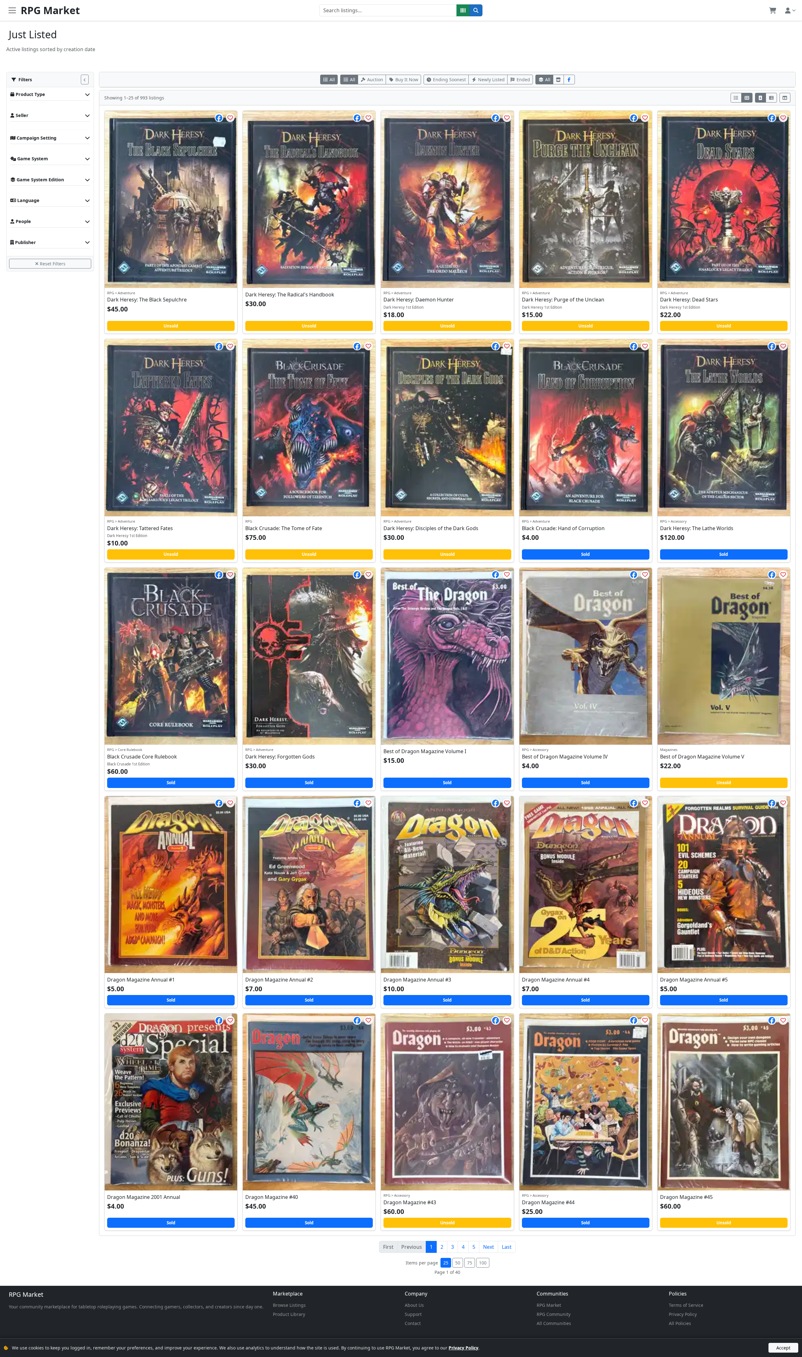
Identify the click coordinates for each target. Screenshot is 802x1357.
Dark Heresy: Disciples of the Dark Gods (430, 528)
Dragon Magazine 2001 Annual (143, 1197)
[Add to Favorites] (230, 117)
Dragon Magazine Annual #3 (417, 979)
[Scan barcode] (463, 10)
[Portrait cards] (760, 98)
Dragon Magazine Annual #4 (556, 979)
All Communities (554, 1323)
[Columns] (785, 98)
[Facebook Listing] (219, 117)
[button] (773, 10)
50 (457, 1263)
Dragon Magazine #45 (686, 1197)
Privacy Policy (683, 1314)
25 (445, 1263)
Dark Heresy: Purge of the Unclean (563, 299)
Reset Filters (52, 264)
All (332, 79)
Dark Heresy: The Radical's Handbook (289, 294)
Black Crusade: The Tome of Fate (283, 528)
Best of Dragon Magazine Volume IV (565, 756)
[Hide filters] (85, 79)
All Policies (680, 1323)
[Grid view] (747, 98)
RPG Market (26, 1294)
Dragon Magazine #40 (271, 1197)
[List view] (736, 98)
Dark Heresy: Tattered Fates (140, 528)
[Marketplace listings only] (558, 79)
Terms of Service (686, 1305)
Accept (783, 1348)
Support (413, 1314)
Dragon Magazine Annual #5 (694, 979)
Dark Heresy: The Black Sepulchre (147, 299)
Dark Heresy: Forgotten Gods (280, 756)
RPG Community (553, 1314)
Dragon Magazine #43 (409, 1202)
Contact (413, 1323)
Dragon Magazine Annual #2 (279, 979)
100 (483, 1263)
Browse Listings (289, 1305)
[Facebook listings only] (569, 79)
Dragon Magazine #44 (548, 1202)
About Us (414, 1305)
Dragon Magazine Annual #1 (141, 979)
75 (469, 1263)
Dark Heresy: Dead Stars (689, 299)
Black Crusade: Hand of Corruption (563, 528)
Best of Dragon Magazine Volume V (702, 756)
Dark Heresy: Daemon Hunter (418, 299)
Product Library (289, 1314)
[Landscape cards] (771, 98)
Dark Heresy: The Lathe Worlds (696, 528)
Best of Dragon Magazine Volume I (424, 751)
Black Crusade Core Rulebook (142, 756)
